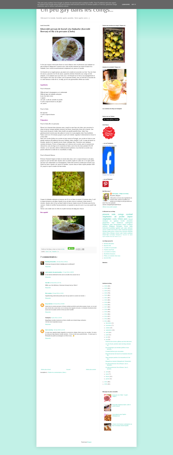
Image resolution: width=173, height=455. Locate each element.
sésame (106, 226)
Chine (121, 219)
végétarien (108, 217)
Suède (125, 233)
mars (107, 374)
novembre (109, 325)
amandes (130, 221)
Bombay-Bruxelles (50, 261)
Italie (131, 226)
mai (107, 339)
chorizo (117, 233)
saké (121, 233)
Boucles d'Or (107, 245)
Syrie (104, 236)
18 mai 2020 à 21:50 (59, 330)
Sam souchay (49, 330)
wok (122, 228)
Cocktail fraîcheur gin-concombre (115, 351)
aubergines (129, 222)
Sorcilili (47, 282)
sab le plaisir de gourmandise (53, 272)
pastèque (130, 233)
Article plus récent (46, 369)
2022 (105, 295)
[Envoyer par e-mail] (77, 249)
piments (107, 214)
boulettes (112, 228)
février (107, 376)
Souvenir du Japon (128, 234)
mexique (106, 221)
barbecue (121, 222)
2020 (105, 300)
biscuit (131, 219)
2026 (105, 286)
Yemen (116, 236)
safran (120, 229)
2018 (105, 304)
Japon (130, 217)
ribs (111, 236)
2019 (105, 302)
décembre (109, 323)
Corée (124, 221)
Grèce (127, 226)
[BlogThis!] (79, 249)
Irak (113, 236)
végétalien (107, 219)
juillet (107, 335)
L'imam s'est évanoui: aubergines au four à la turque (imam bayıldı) (122, 424)
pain (112, 224)
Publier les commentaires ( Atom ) (57, 372)
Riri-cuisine (48, 293)
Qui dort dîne (107, 258)
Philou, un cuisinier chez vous (112, 256)
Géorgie (105, 231)
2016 (105, 309)
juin (107, 337)
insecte (119, 236)
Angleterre (106, 224)
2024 (105, 290)
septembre (109, 330)
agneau (117, 221)
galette (118, 228)
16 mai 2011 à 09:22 (62, 261)
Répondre (48, 266)
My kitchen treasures (109, 254)
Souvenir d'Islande (127, 231)
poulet (123, 217)
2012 (105, 318)
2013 (105, 316)
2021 (105, 297)
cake (126, 228)
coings (122, 214)
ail (116, 217)
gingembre (107, 222)
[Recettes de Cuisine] (109, 138)
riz (58, 251)
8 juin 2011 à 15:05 (56, 317)
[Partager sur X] (81, 249)
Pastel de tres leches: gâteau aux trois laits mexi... (119, 341)
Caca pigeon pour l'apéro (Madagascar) (119, 415)
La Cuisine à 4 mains (110, 251)
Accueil (68, 369)
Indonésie (106, 228)
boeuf (47, 251)
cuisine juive (118, 231)
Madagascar (119, 234)
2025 (105, 288)
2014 (105, 314)
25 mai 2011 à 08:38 (58, 304)
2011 (105, 321)
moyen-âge (106, 234)
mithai (104, 233)
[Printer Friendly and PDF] (71, 249)
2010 (105, 382)
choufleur (107, 236)
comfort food (110, 229)
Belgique (112, 226)
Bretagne (120, 226)
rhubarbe (54, 251)
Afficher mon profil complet (110, 207)
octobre (108, 328)
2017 (105, 307)
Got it (134, 4)
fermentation (118, 224)
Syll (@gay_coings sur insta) (120, 193)
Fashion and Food (109, 249)
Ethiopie (112, 233)
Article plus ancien (91, 369)
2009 (105, 384)
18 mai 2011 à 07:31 (55, 282)
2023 (105, 293)
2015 (105, 311)
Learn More (126, 4)
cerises (105, 229)
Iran (50, 251)
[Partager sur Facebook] (83, 249)
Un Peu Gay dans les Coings (110, 145)
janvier (108, 379)
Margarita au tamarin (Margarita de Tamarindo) (118, 361)
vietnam (130, 228)
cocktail (129, 214)
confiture (130, 224)
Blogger (89, 442)
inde (115, 214)
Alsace (116, 229)
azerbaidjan (112, 234)
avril (107, 372)
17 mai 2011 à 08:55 (68, 272)
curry (115, 219)
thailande (125, 229)
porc (126, 219)
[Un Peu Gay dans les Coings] (109, 173)
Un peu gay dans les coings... (76, 9)
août (107, 332)
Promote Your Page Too (108, 174)
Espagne (130, 229)
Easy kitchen (49, 304)
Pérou (108, 233)
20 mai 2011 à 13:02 (57, 293)
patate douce (111, 231)
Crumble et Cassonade (110, 247)
